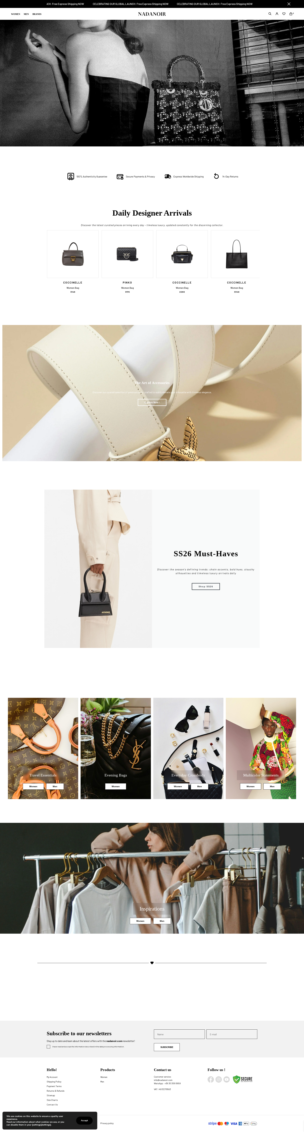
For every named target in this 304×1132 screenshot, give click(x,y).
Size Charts (52, 1100)
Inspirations (152, 909)
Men (26, 14)
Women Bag (70, 287)
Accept (84, 1120)
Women (15, 14)
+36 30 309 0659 (173, 1083)
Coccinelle (70, 282)
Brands (36, 14)
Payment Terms (54, 1086)
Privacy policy (107, 1123)
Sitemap (51, 1095)
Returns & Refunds (55, 1090)
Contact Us (52, 1104)
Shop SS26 (206, 586)
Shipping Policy (54, 1081)
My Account (52, 1077)
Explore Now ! (152, 402)
